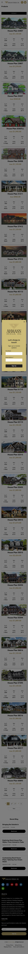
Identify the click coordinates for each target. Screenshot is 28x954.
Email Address (10, 357)
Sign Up (14, 366)
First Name (8, 350)
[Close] (24, 322)
